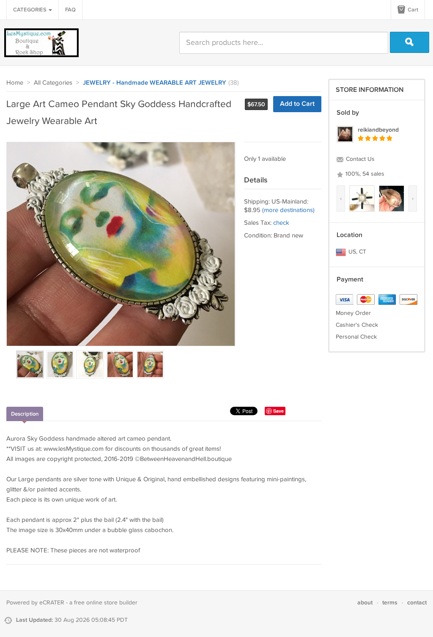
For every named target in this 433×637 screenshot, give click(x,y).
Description (24, 414)
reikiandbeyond (378, 129)
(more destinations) (288, 210)
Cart (412, 9)
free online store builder (105, 602)
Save (278, 411)
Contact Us (359, 159)
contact (417, 602)
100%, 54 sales (364, 174)
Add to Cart (297, 104)
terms (389, 602)
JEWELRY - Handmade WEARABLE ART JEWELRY (154, 83)
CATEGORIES (30, 9)
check (281, 222)
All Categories (53, 82)
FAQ (70, 9)
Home (14, 82)
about (365, 602)
